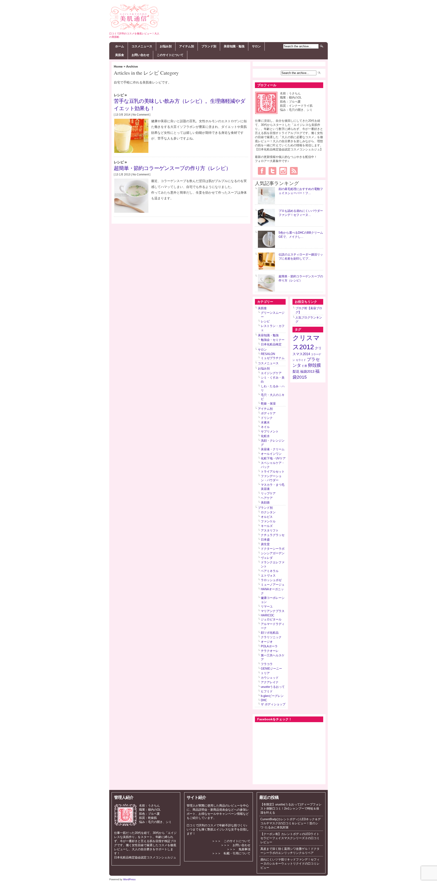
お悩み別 (166, 46)
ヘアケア (267, 498)
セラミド (301, 360)
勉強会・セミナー (273, 340)
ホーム (119, 46)
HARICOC (267, 615)
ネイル (265, 427)
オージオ (267, 641)
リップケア (268, 493)
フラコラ (267, 664)
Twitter (272, 171)
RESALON (268, 354)
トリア (265, 673)
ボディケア (268, 413)
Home (118, 66)
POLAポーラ (269, 646)
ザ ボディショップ (273, 704)
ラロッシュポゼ (271, 580)
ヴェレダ (267, 557)
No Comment (140, 114)
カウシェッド (270, 677)
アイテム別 (186, 46)
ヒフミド (267, 691)
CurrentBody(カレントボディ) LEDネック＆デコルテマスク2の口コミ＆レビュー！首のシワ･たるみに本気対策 (290, 823)
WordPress (129, 879)
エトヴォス (268, 575)
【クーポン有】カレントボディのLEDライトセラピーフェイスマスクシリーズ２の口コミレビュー (290, 838)
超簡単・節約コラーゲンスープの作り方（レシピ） (172, 167)
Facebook (262, 171)
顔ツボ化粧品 (270, 632)
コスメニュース (142, 46)
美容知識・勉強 (234, 46)
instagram (283, 171)
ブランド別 (208, 46)
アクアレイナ (270, 682)
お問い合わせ (140, 55)
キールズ (267, 526)
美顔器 (265, 502)
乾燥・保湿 (268, 403)
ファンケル (268, 521)
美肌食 (119, 55)
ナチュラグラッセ (273, 535)
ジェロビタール (271, 619)
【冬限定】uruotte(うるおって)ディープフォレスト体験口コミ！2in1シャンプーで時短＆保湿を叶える (291, 808)
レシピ (119, 95)
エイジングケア (271, 373)
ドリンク (267, 418)
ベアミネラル (270, 571)
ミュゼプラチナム (273, 358)
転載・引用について (237, 853)
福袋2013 (307, 371)
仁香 (304, 365)
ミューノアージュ (273, 584)
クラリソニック (271, 637)
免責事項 (244, 849)
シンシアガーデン (273, 553)
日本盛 (265, 539)
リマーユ (267, 606)
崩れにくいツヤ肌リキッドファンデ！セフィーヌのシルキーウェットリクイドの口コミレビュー (290, 863)
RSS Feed (294, 171)
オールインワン (271, 453)
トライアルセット (273, 471)
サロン (256, 46)
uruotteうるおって (273, 686)
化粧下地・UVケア (273, 458)
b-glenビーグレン (272, 696)
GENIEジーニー (271, 668)
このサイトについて (170, 55)
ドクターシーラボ (273, 548)
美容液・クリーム (273, 449)
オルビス (267, 517)
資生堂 (265, 544)
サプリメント (270, 431)
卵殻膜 (314, 365)
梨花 (295, 371)
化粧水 (265, 436)
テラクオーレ (270, 651)
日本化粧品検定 (271, 344)
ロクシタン (268, 512)
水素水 (265, 422)
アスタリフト (270, 530)
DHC (264, 700)
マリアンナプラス (273, 611)
